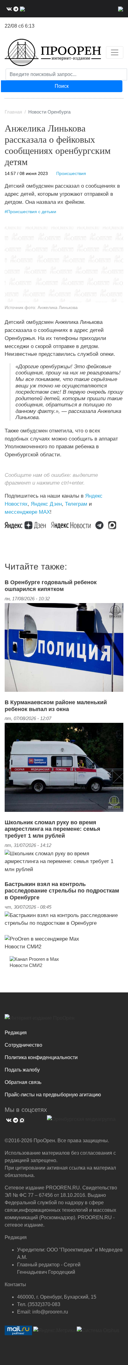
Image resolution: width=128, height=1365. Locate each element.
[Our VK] (8, 8)
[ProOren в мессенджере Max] (42, 938)
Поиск (62, 86)
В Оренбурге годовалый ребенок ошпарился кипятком (51, 585)
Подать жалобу (22, 1069)
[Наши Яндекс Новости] (73, 524)
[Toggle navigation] (114, 52)
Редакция (16, 1032)
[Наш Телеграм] (15, 8)
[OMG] (81, 1121)
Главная (13, 112)
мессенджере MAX (27, 512)
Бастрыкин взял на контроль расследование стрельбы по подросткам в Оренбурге (62, 891)
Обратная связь (23, 1082)
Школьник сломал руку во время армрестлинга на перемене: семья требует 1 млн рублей (52, 829)
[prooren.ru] (64, 1020)
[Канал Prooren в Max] (34, 958)
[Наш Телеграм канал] (101, 524)
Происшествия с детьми (31, 211)
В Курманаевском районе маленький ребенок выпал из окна (56, 705)
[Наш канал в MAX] (21, 8)
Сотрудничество (23, 1045)
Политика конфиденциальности (41, 1057)
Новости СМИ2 (23, 946)
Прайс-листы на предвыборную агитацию (53, 1094)
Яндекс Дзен (46, 504)
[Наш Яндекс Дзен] (28, 524)
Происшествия (71, 173)
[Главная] (53, 52)
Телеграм (76, 504)
